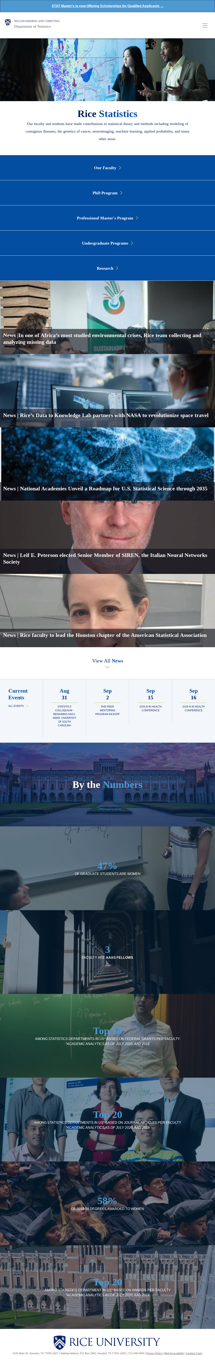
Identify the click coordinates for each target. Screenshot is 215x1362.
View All (107, 661)
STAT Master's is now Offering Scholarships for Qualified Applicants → (108, 6)
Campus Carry (194, 1353)
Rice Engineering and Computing (37, 21)
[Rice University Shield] (7, 24)
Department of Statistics (32, 26)
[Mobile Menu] (205, 25)
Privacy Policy (154, 1353)
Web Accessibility (174, 1353)
